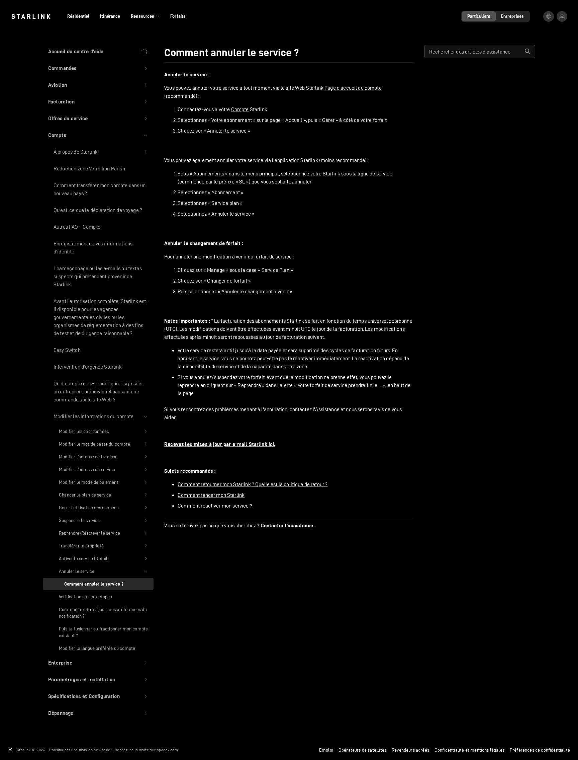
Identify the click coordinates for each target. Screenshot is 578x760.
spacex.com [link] (167, 750)
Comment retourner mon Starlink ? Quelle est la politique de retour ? (252, 484)
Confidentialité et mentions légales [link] (469, 750)
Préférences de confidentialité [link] (540, 750)
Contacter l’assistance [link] (287, 525)
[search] (528, 51)
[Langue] (548, 16)
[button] (98, 68)
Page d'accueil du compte (353, 88)
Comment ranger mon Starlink (211, 495)
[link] (31, 16)
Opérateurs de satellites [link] (362, 750)
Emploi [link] (326, 750)
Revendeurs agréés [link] (410, 750)
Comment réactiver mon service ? (215, 506)
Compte (240, 109)
